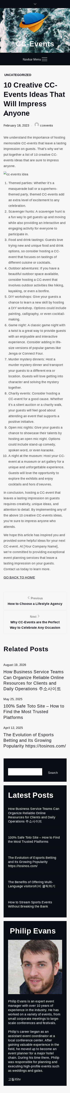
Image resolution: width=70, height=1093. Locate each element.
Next (35, 622)
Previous (35, 601)
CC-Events (35, 43)
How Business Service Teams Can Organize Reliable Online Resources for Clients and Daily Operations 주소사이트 (33, 680)
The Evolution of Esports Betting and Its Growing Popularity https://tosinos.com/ (34, 740)
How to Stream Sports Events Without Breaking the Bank (30, 904)
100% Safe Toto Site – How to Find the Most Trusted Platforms (33, 711)
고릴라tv (14, 1079)
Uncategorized (17, 75)
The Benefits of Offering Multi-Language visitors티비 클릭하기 (31, 884)
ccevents (46, 125)
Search (13, 765)
